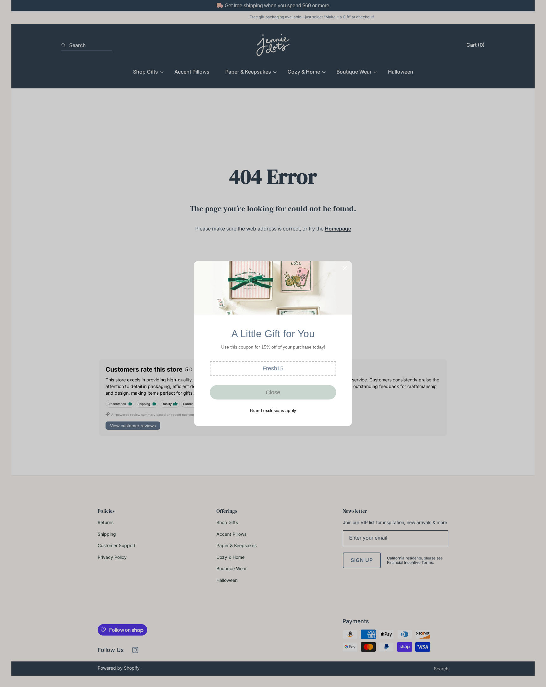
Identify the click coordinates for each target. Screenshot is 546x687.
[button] (273, 368)
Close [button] (273, 392)
